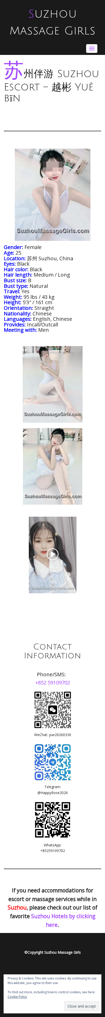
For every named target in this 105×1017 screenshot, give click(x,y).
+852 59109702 (52, 682)
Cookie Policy (17, 997)
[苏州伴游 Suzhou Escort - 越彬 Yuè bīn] (52, 384)
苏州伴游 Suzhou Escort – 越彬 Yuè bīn (51, 86)
